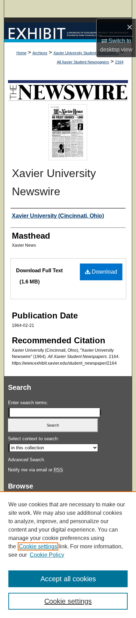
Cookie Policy (47, 555)
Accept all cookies (68, 579)
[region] (68, 554)
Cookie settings (38, 546)
